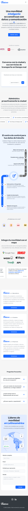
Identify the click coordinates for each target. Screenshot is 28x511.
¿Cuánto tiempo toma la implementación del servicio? (10, 394)
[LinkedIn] (16, 499)
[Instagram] (12, 499)
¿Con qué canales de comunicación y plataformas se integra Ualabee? (12, 386)
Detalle (4, 474)
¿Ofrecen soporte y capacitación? (12, 401)
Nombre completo (7, 455)
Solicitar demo (14, 34)
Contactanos (14, 307)
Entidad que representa (9, 468)
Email (4, 461)
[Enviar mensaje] (22, 82)
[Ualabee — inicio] (4, 2)
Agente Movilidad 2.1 (15, 82)
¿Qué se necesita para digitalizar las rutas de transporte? (11, 379)
